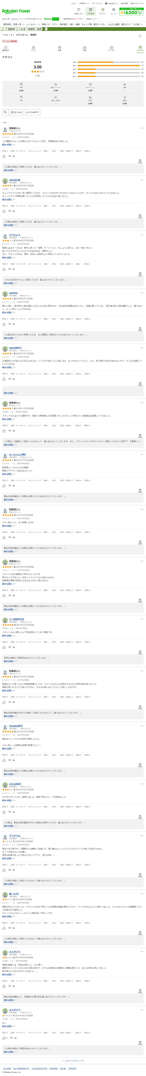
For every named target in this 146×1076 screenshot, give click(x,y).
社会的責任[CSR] (39, 1069)
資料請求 (72, 1069)
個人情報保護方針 (22, 1069)
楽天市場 (124, 3)
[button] (11, 129)
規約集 (63, 1069)
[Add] (140, 36)
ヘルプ (73, 3)
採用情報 (54, 1069)
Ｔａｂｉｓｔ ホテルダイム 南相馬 (19, 34)
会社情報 (7, 1069)
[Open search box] (5, 112)
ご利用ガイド (84, 3)
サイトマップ (97, 3)
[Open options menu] (142, 128)
